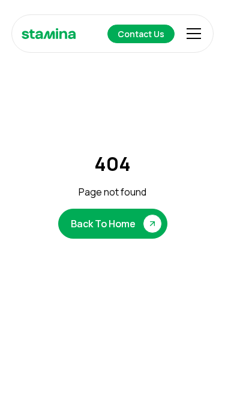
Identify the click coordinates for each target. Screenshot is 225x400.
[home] (49, 33)
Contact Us (141, 34)
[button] (191, 33)
